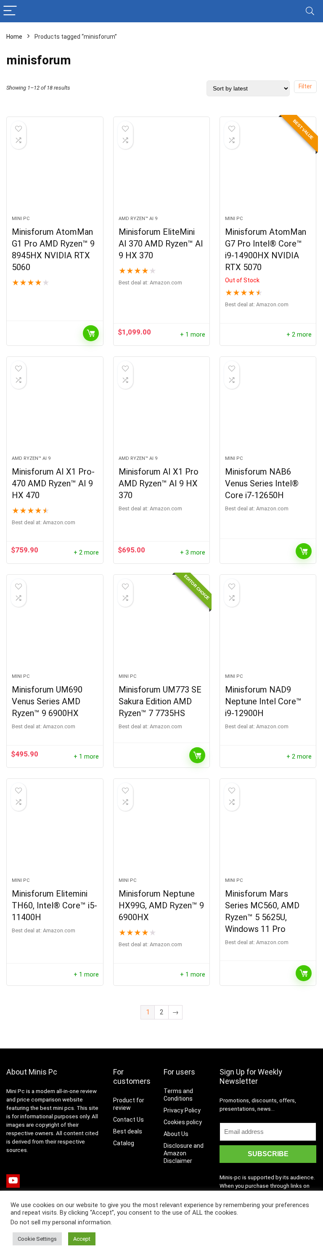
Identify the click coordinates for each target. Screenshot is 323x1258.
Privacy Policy (182, 1110)
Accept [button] (81, 1239)
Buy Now (304, 551)
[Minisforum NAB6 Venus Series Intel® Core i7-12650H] (268, 410)
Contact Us (128, 1119)
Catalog (123, 1143)
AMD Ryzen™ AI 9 (138, 218)
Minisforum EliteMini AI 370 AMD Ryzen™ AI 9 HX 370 (161, 243)
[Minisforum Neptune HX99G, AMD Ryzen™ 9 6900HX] (162, 832)
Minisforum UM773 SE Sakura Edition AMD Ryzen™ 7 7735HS (160, 701)
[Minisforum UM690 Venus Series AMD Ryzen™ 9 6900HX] (55, 628)
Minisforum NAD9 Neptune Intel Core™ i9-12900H (263, 701)
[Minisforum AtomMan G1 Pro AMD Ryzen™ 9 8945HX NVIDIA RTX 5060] (55, 170)
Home (14, 36)
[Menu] (10, 11)
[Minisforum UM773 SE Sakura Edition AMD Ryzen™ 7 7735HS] (162, 628)
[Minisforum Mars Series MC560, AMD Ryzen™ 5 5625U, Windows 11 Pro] (268, 832)
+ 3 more (192, 552)
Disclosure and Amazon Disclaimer (184, 1153)
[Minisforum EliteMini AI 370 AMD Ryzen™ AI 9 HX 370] (162, 170)
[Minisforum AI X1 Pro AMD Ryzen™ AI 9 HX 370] (162, 410)
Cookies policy (183, 1122)
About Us (176, 1134)
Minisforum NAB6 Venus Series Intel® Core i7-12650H (262, 483)
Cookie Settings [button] (37, 1239)
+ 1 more (192, 334)
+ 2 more (299, 334)
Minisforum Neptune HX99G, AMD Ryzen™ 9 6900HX (161, 905)
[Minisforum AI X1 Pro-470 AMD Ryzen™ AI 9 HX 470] (55, 410)
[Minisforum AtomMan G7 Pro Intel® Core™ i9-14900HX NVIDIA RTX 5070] (268, 170)
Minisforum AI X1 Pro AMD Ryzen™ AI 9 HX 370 (159, 483)
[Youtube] (13, 1181)
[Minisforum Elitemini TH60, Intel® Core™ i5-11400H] (55, 832)
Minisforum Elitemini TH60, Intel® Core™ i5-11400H (54, 905)
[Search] (310, 11)
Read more (91, 333)
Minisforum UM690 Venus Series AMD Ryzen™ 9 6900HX (47, 701)
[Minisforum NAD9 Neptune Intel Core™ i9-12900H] (268, 628)
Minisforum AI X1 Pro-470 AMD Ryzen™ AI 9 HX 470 (53, 483)
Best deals (127, 1131)
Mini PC (20, 218)
